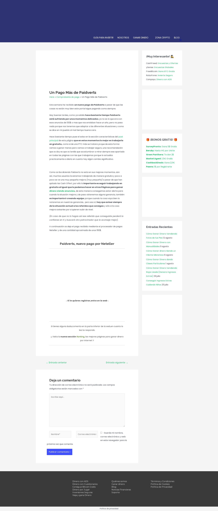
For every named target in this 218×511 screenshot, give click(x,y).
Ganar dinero (118, 484)
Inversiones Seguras (82, 492)
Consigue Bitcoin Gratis (84, 487)
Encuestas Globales (164, 67)
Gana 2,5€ (160, 162)
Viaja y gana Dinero (81, 495)
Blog (114, 487)
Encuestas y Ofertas (168, 63)
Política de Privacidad (161, 487)
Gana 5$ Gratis (161, 146)
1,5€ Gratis (159, 158)
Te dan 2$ (160, 154)
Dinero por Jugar (81, 489)
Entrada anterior (56, 362)
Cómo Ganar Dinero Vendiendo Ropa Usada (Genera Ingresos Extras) (161, 272)
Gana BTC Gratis (166, 71)
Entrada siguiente (117, 362)
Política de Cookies (160, 484)
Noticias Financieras (121, 489)
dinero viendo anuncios (62, 191)
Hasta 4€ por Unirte (160, 150)
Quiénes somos (119, 481)
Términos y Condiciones (162, 481)
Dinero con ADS (164, 79)
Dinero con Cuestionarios (85, 484)
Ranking (80, 336)
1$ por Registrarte (159, 166)
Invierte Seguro (165, 75)
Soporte (116, 492)
